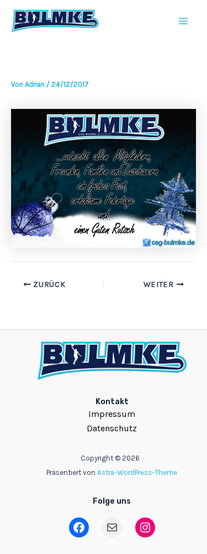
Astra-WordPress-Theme (137, 472)
